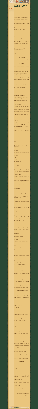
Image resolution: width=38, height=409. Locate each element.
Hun (28, 3)
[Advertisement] (21, 11)
